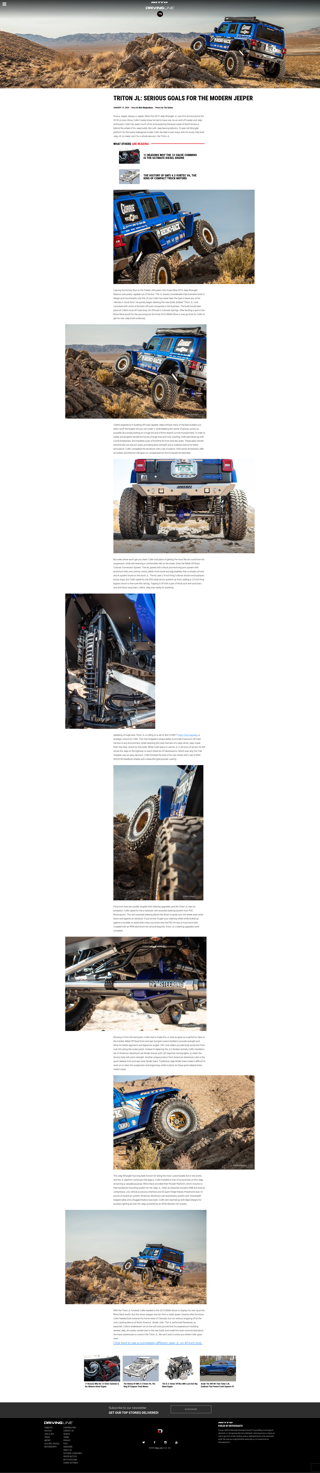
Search (66, 1434)
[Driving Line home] (160, 9)
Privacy (66, 1440)
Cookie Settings (70, 1462)
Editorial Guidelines (72, 1453)
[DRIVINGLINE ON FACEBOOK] (154, 1442)
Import (47, 1440)
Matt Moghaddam (146, 107)
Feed (65, 1443)
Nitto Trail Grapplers (188, 734)
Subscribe (191, 1409)
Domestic (48, 1427)
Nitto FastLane (70, 1459)
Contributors (69, 1427)
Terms (66, 1437)
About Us (67, 1450)
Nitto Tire (158, 1447)
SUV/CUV (48, 1430)
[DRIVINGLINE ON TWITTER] (143, 1442)
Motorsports (50, 1446)
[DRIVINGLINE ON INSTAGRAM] (165, 1442)
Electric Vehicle (52, 1443)
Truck (47, 1437)
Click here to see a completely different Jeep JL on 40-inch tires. (157, 1343)
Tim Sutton (168, 107)
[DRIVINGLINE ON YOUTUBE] (176, 1442)
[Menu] (4, 4)
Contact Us (68, 1430)
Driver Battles (70, 1456)
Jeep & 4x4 (49, 1434)
